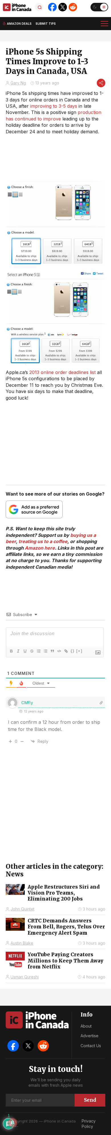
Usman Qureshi (25, 976)
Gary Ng (18, 82)
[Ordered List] (38, 651)
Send (90, 1100)
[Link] (65, 651)
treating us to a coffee (42, 541)
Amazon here (40, 548)
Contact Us (91, 1045)
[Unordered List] (45, 651)
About (86, 1026)
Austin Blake (22, 943)
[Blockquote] (52, 651)
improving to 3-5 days (53, 106)
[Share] (101, 83)
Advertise (89, 1035)
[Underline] (24, 651)
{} (73, 651)
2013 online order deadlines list (62, 372)
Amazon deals (19, 23)
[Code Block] (59, 651)
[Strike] (31, 651)
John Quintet (22, 909)
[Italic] (18, 651)
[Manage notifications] (12, 1122)
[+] (79, 651)
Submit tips (46, 23)
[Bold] (11, 651)
